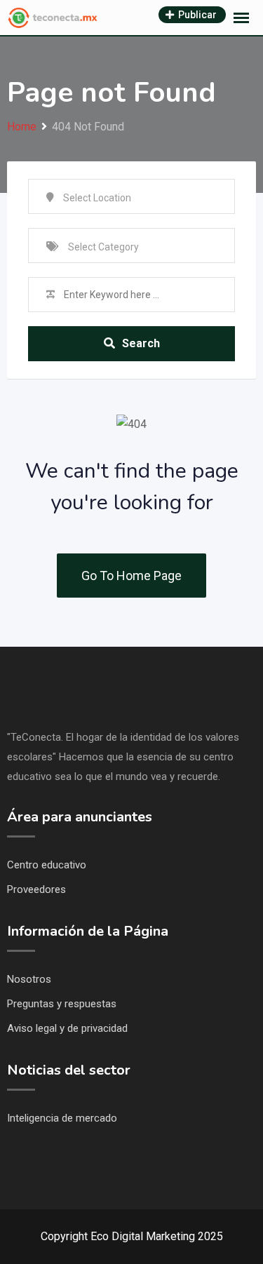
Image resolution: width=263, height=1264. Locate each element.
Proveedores (36, 889)
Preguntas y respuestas (61, 1003)
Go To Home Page (131, 575)
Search (141, 343)
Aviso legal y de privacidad (67, 1028)
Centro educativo (46, 865)
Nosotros (29, 979)
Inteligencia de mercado (62, 1118)
